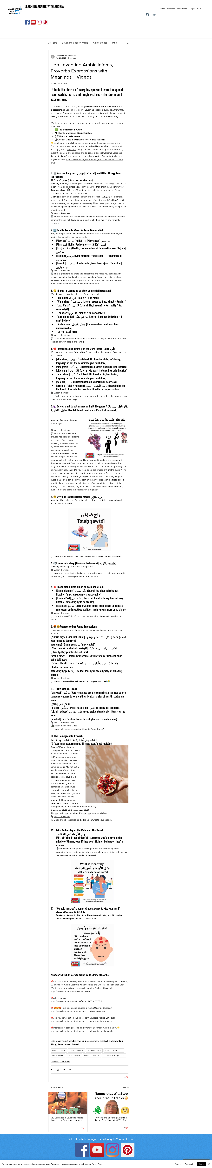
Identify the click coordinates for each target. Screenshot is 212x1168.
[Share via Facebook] (52, 1069)
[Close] (209, 1164)
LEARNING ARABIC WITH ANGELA (44, 6)
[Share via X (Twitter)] (58, 1069)
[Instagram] (39, 22)
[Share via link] (70, 1069)
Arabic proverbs (73, 1055)
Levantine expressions (114, 1050)
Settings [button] (178, 1164)
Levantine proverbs (92, 1055)
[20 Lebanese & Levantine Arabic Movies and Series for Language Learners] (67, 1103)
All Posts (52, 42)
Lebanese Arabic (76, 1050)
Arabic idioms (57, 1055)
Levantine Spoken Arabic (75, 42)
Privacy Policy (97, 1164)
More (115, 42)
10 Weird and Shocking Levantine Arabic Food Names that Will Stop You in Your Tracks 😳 (111, 1119)
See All (126, 1087)
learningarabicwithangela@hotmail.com (108, 1139)
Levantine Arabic (59, 1050)
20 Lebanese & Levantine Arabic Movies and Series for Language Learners (67, 1119)
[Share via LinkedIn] (64, 1069)
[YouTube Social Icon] (33, 22)
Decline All (189, 1164)
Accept (201, 1164)
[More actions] (127, 56)
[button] (127, 43)
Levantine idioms (94, 1050)
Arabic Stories (100, 42)
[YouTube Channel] (97, 1150)
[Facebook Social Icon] (27, 22)
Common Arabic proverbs (114, 1055)
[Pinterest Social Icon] (45, 22)
